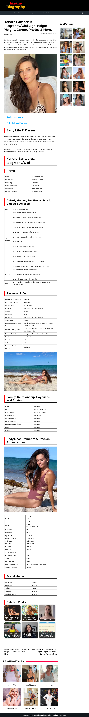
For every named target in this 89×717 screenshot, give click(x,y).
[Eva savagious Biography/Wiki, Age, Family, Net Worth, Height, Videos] (66, 47)
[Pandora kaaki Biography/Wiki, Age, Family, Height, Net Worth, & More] (66, 73)
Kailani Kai (49, 685)
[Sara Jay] (66, 100)
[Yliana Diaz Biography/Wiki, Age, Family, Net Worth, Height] (79, 33)
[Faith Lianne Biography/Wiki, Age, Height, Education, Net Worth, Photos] (79, 73)
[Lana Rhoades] (30, 673)
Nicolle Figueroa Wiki (15, 117)
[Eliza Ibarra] (79, 100)
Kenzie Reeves (30, 708)
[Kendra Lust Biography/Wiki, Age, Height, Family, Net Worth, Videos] (66, 60)
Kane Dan (9, 34)
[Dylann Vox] (12, 673)
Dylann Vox (11, 685)
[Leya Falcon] (12, 697)
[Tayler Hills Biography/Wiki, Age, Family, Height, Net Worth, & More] (66, 86)
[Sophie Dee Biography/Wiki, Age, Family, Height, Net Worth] (79, 86)
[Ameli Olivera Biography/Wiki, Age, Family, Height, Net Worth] (79, 47)
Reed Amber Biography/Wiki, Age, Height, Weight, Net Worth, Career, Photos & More (44, 652)
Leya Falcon (12, 708)
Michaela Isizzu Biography (17, 123)
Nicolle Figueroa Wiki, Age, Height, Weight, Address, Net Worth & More (16, 652)
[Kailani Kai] (49, 673)
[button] (82, 13)
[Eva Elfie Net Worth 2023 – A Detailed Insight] (66, 33)
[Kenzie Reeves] (30, 697)
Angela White (49, 708)
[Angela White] (49, 697)
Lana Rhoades (30, 685)
